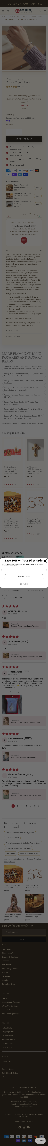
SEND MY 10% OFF (24, 576)
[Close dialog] (45, 561)
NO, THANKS (24, 584)
